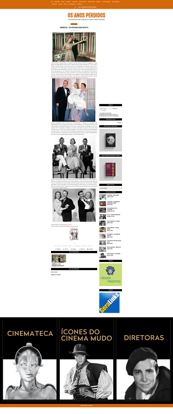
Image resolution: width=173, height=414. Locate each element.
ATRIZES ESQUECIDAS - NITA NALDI (113, 221)
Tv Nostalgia (74, 1)
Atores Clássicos (91, 1)
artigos (62, 1)
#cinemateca (70, 245)
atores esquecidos (115, 1)
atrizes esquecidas (106, 1)
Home (52, 1)
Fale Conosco (79, 4)
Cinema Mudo (57, 1)
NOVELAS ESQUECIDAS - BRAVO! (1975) (114, 247)
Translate (104, 110)
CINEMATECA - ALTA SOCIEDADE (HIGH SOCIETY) (58, 264)
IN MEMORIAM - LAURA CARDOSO (113, 195)
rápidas (65, 4)
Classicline (69, 224)
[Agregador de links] (109, 312)
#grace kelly (83, 245)
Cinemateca (98, 1)
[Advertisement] (110, 32)
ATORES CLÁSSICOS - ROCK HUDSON (113, 253)
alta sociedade (74, 24)
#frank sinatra (77, 245)
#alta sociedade (58, 245)
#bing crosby (64, 245)
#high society (90, 245)
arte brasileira (72, 4)
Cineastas (60, 4)
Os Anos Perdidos (86, 15)
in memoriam (54, 4)
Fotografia (68, 1)
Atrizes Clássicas (82, 1)
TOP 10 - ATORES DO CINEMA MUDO (113, 214)
